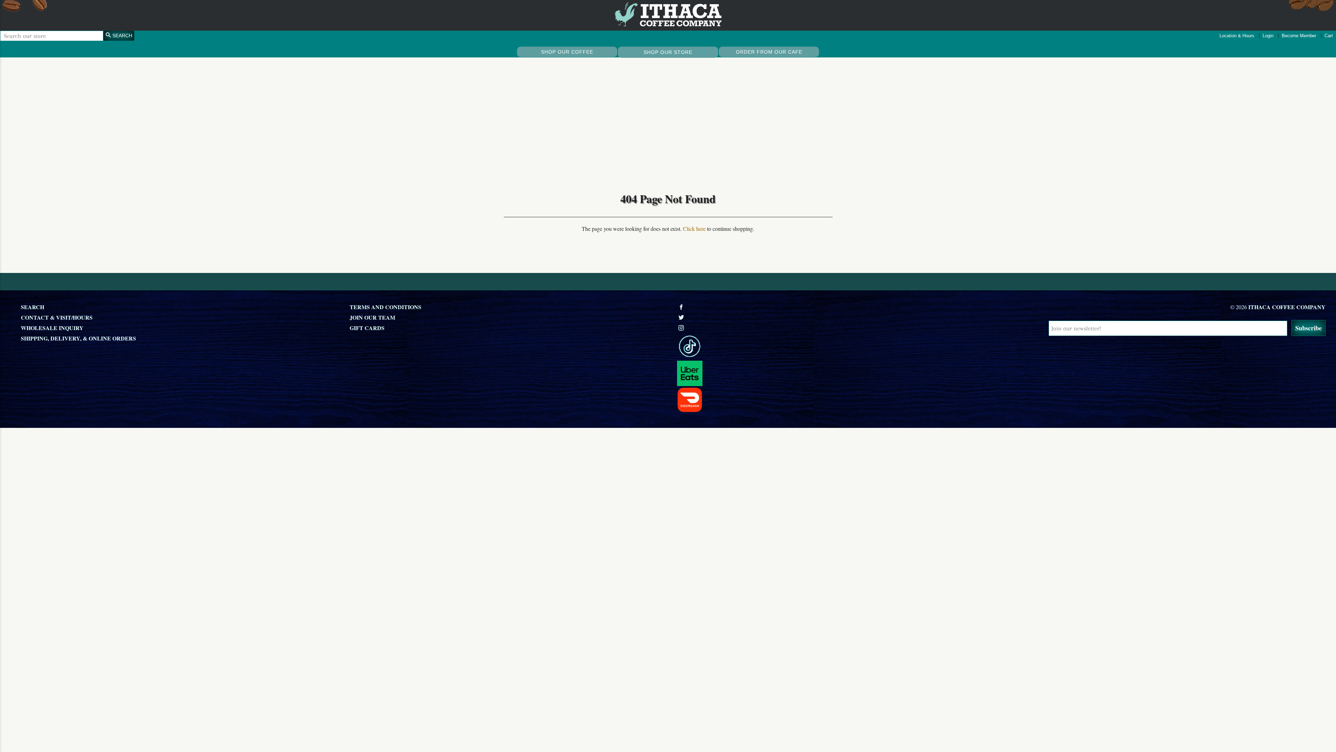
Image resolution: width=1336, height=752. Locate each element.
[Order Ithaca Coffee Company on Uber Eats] (837, 373)
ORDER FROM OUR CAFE (769, 52)
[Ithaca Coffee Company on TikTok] (837, 346)
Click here (694, 228)
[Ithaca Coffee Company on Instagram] (681, 328)
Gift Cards (367, 328)
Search (32, 307)
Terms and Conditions (385, 307)
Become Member (1299, 35)
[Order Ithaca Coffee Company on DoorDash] (837, 399)
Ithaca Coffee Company (1287, 307)
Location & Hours (1236, 35)
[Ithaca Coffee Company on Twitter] (681, 317)
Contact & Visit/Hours (57, 317)
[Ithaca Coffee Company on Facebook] (681, 307)
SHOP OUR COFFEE (567, 52)
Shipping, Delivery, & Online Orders (78, 338)
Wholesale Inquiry (52, 328)
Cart (1329, 35)
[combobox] (51, 36)
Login (1268, 35)
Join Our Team (372, 317)
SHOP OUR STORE (668, 52)
